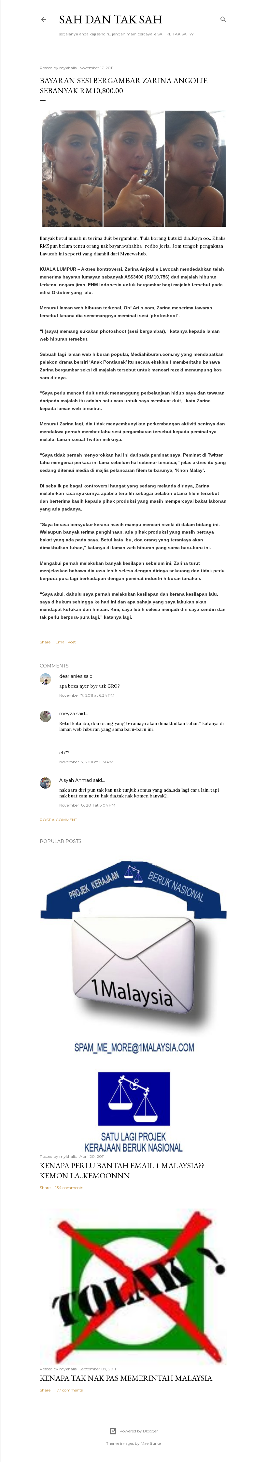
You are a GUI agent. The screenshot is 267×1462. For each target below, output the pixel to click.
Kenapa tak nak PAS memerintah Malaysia (126, 1378)
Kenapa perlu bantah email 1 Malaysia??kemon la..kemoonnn (122, 1170)
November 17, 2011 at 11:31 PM (86, 761)
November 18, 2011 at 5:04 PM (87, 805)
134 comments (69, 1187)
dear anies (70, 676)
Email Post (65, 642)
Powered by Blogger (138, 1431)
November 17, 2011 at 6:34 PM (86, 695)
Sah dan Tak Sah (110, 19)
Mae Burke (151, 1443)
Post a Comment (58, 819)
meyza (67, 714)
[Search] (223, 18)
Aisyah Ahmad (75, 780)
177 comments (69, 1390)
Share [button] (45, 642)
